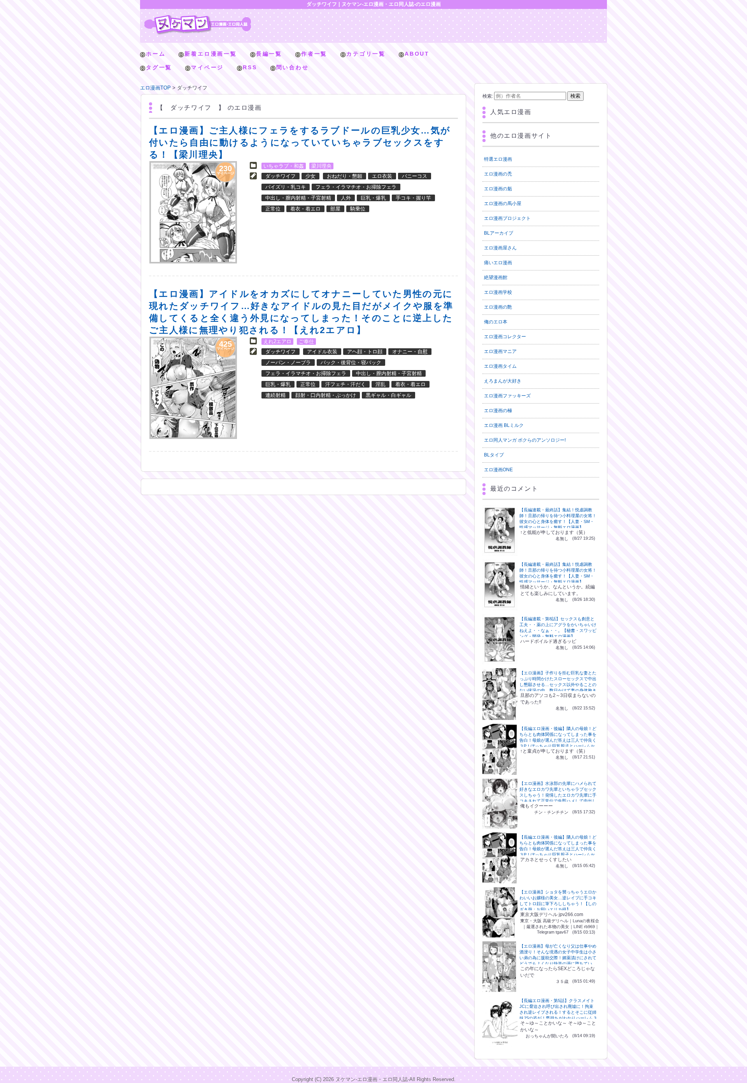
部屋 (335, 209)
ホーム (155, 54)
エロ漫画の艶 (498, 307)
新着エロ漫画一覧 (210, 54)
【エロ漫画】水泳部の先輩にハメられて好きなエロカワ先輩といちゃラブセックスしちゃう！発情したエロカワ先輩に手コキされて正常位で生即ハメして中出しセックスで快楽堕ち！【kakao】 (557, 795)
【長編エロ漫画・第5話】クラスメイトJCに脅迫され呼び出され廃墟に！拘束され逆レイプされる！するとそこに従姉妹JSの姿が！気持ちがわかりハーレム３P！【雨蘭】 (558, 1012)
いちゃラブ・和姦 (283, 166)
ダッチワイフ (280, 176)
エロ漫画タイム (500, 366)
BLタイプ (494, 455)
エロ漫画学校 (498, 292)
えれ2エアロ (277, 341)
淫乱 (380, 384)
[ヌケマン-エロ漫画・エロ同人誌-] (197, 18)
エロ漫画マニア (500, 351)
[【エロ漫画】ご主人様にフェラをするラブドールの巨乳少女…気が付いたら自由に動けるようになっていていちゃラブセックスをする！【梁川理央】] (193, 212)
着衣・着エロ (305, 209)
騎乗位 (357, 209)
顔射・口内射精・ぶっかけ (325, 395)
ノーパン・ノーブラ (288, 362)
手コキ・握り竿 (413, 198)
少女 (310, 176)
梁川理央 (321, 166)
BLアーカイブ (498, 233)
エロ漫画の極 (498, 410)
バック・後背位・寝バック (351, 362)
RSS (250, 67)
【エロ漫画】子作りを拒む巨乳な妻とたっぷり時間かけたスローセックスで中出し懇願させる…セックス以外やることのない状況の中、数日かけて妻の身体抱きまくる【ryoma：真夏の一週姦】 (557, 685)
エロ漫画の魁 (498, 188)
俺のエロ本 (495, 322)
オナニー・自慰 (410, 352)
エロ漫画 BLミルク (504, 425)
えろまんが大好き (502, 381)
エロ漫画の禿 (498, 174)
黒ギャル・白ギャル (388, 395)
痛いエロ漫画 (498, 262)
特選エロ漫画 (498, 159)
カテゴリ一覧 (366, 54)
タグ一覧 (159, 67)
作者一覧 (314, 54)
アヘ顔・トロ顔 (364, 352)
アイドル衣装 (322, 352)
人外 (346, 198)
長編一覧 (269, 54)
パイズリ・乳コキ (285, 187)
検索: (487, 96)
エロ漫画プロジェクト (507, 218)
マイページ (207, 67)
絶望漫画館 (495, 277)
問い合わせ (292, 67)
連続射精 (275, 395)
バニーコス (414, 176)
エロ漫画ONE (498, 469)
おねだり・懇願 (344, 176)
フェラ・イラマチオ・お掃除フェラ (356, 187)
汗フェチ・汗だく (345, 384)
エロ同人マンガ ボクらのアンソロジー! (525, 440)
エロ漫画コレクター (505, 336)
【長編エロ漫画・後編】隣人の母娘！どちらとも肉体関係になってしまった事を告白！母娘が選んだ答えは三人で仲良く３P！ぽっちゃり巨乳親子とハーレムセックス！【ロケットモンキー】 (557, 740)
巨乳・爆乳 (373, 198)
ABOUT (417, 54)
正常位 (273, 209)
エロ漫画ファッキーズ (507, 395)
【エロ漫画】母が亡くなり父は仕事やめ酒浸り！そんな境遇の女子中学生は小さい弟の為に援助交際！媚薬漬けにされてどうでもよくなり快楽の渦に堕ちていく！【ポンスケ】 (557, 958)
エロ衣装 (382, 176)
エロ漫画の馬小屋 (502, 203)
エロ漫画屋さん (500, 248)
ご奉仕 (306, 341)
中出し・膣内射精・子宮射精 (298, 198)
